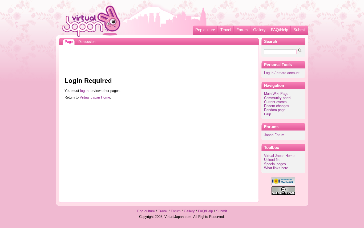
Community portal (277, 98)
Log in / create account (282, 73)
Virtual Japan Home (279, 156)
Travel (225, 30)
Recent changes (276, 106)
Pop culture (205, 30)
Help (267, 114)
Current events (275, 102)
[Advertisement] (159, 60)
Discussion (86, 42)
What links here (276, 168)
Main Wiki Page (276, 94)
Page (69, 42)
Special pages (275, 164)
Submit (299, 30)
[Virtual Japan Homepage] (91, 21)
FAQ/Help (279, 30)
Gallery (259, 30)
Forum (242, 30)
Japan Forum (274, 135)
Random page (274, 110)
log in (84, 91)
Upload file (272, 160)
